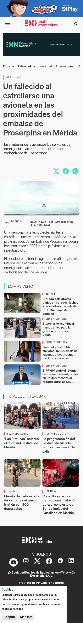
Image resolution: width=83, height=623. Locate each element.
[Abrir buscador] (76, 23)
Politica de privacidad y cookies (43, 583)
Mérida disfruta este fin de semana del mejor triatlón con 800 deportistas (22, 502)
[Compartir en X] (56, 171)
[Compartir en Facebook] (65, 171)
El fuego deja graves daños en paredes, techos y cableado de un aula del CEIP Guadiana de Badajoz (60, 306)
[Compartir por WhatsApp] (75, 171)
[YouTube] (13, 562)
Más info (26, 617)
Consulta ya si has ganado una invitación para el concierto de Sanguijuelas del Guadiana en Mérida (59, 504)
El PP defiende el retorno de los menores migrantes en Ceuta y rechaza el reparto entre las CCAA (60, 376)
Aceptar (9, 617)
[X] (37, 562)
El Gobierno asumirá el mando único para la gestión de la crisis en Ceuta (58, 329)
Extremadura (27, 66)
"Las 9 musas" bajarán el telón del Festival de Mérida (21, 443)
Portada (8, 66)
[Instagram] (26, 562)
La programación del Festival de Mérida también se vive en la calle (58, 445)
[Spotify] (60, 562)
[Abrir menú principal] (7, 23)
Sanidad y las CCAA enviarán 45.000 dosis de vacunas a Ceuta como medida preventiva (60, 353)
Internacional (65, 66)
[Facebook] (49, 562)
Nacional (46, 66)
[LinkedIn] (71, 562)
